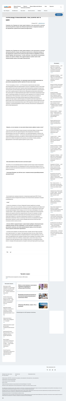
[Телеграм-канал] (52, 370)
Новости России (17, 6)
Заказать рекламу (31, 10)
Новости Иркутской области (36, 6)
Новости (25, 6)
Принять (59, 14)
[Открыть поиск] (61, 7)
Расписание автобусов (25, 7)
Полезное (16, 7)
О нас (16, 375)
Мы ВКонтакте (15, 10)
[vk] (7, 252)
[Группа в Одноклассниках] (50, 370)
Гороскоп (52, 6)
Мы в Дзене (23, 10)
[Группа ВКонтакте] (47, 370)
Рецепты (45, 10)
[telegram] (11, 252)
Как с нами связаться (5, 375)
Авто (46, 6)
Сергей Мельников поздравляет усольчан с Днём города (17, 277)
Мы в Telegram (6, 10)
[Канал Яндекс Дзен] (55, 370)
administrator (41, 23)
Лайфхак (39, 10)
